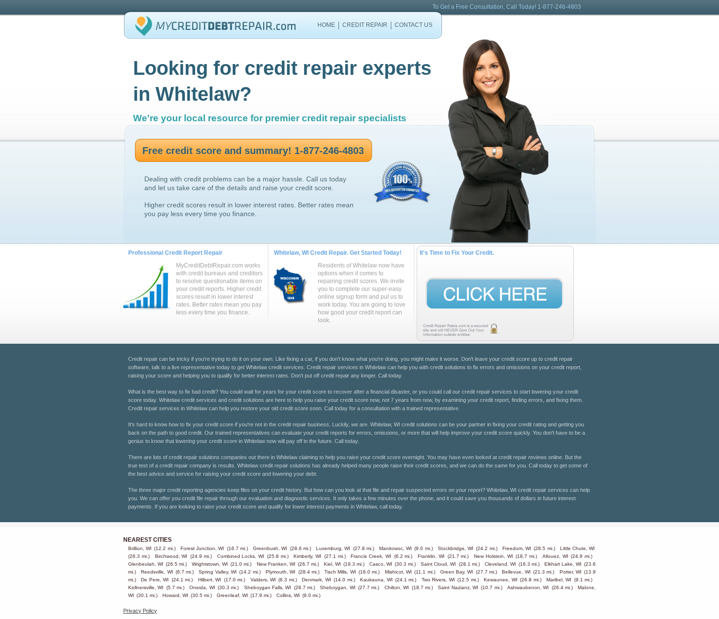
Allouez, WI (555, 556)
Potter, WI (571, 572)
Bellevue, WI (516, 572)
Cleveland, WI (500, 564)
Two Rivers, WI (438, 579)
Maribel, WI (558, 579)
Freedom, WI (516, 548)
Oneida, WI (202, 587)
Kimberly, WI (307, 556)
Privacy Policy (140, 611)
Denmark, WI (316, 579)
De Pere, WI (155, 579)
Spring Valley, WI (218, 572)
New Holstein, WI (493, 556)
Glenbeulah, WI (145, 564)
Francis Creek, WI (371, 556)
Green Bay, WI (456, 572)
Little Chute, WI (577, 548)
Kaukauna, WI (376, 579)
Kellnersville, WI (145, 587)
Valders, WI (263, 579)
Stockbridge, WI (455, 548)
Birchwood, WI (171, 556)
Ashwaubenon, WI (528, 587)
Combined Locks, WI (241, 556)
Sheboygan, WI (337, 587)
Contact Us (413, 25)
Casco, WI (380, 564)
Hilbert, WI (209, 579)
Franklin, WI (431, 556)
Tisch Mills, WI (340, 572)
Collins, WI (288, 595)
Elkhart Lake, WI (563, 564)
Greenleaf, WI (232, 595)
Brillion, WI (140, 548)
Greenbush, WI (270, 548)
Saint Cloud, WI (438, 564)
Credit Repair (364, 25)
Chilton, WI (396, 587)
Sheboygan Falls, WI (268, 587)
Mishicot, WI (398, 572)
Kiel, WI (332, 564)
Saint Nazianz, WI (458, 587)
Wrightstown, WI (210, 564)
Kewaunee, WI (500, 579)
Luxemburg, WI (333, 548)
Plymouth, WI (280, 572)
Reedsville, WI (157, 572)
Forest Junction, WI (202, 548)
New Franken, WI (276, 564)
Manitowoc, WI (395, 548)
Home (326, 25)
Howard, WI (175, 595)
